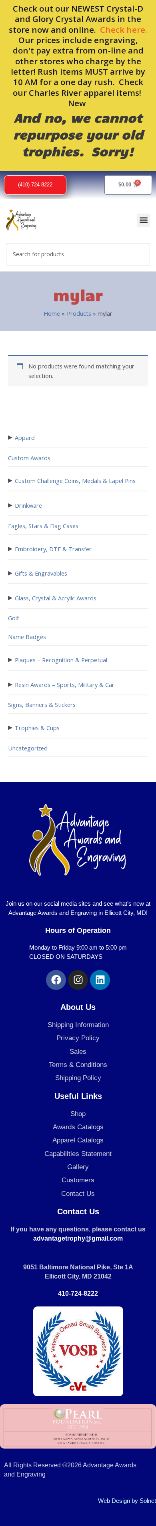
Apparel (25, 437)
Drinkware (28, 505)
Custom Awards (29, 458)
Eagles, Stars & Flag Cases (43, 526)
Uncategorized (28, 748)
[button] (143, 220)
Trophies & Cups (37, 728)
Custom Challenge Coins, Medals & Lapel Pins (75, 481)
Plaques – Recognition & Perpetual (61, 660)
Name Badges (27, 637)
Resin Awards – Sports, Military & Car (64, 685)
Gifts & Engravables (41, 573)
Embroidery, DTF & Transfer (53, 549)
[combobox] (78, 254)
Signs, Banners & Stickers (42, 705)
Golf (13, 618)
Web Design (114, 1501)
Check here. (123, 29)
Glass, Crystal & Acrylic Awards (55, 598)
